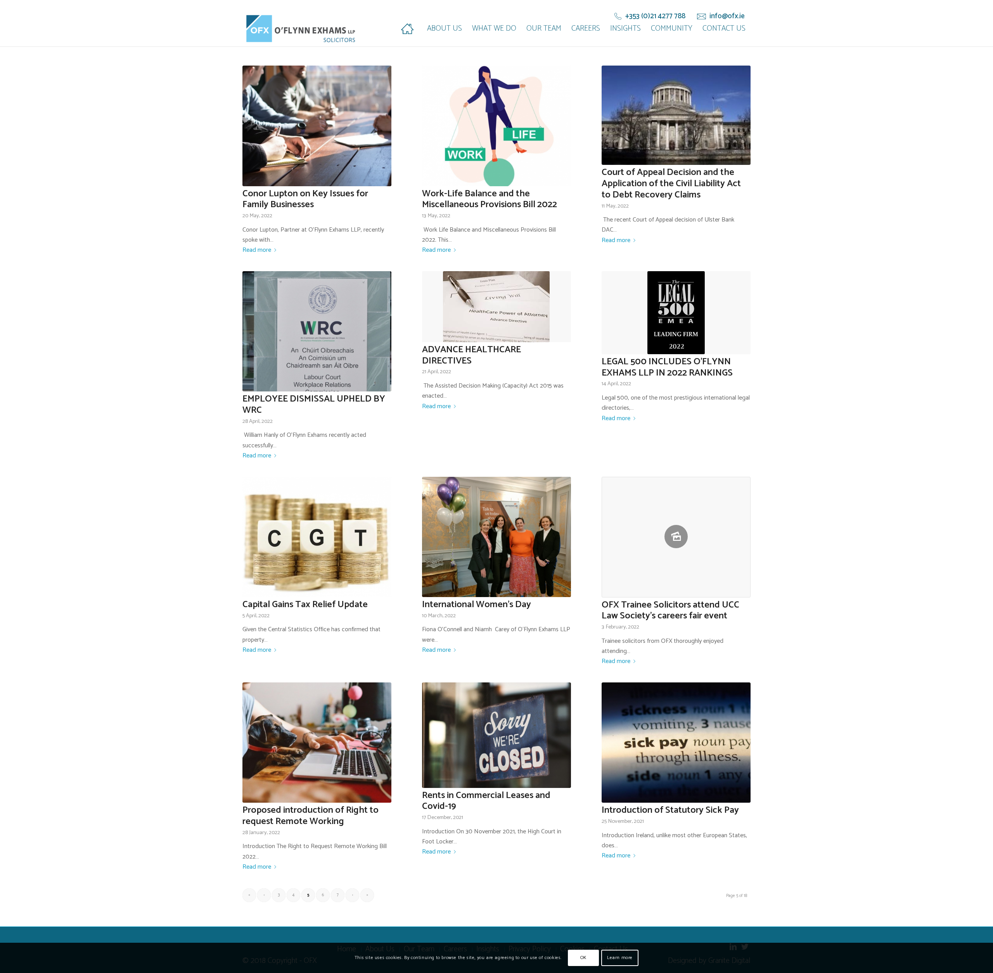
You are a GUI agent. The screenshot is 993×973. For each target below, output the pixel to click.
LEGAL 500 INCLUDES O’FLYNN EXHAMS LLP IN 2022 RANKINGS (667, 367)
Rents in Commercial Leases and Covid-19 (486, 801)
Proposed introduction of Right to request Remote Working (310, 816)
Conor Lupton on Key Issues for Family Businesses (305, 199)
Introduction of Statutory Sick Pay (670, 810)
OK (583, 957)
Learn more (620, 957)
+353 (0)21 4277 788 (655, 16)
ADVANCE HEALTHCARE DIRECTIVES (471, 355)
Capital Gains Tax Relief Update (305, 604)
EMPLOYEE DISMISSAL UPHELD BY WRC (313, 404)
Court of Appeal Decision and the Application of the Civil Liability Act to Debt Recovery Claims (671, 184)
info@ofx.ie (727, 16)
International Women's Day (476, 604)
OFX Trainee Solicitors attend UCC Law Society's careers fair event (670, 610)
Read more (256, 250)
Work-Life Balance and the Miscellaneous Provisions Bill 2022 (489, 199)
